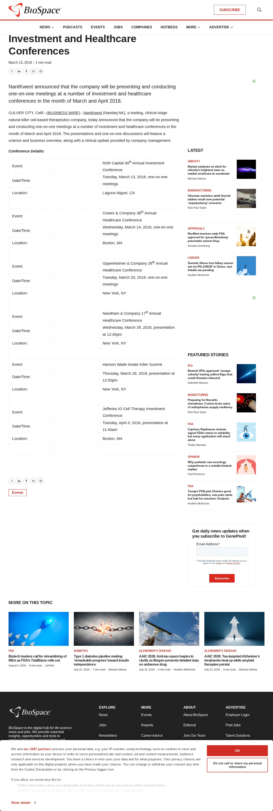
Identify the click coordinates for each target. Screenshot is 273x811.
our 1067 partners (37, 749)
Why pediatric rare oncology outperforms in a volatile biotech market (210, 465)
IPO (190, 365)
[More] (52, 27)
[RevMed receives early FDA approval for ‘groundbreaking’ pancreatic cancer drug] (246, 236)
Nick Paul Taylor (197, 207)
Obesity (194, 161)
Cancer (193, 257)
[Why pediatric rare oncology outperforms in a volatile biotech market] (246, 464)
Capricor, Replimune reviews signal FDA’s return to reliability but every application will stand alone (209, 435)
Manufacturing (200, 190)
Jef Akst (49, 665)
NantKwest (92, 113)
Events (98, 27)
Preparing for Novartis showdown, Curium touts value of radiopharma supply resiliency (210, 403)
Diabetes (81, 650)
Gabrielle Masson (198, 382)
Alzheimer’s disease (155, 650)
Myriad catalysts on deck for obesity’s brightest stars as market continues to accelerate (208, 170)
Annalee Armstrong (199, 245)
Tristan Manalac (197, 445)
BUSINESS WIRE (63, 113)
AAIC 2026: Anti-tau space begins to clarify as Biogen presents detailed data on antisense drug (169, 660)
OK (237, 750)
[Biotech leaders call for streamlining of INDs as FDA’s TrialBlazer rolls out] (39, 629)
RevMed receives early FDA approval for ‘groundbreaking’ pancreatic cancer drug (208, 237)
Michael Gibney (197, 178)
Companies (141, 27)
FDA (190, 424)
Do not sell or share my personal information (237, 765)
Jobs (118, 27)
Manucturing (198, 394)
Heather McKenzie (198, 275)
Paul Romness (196, 474)
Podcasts (72, 27)
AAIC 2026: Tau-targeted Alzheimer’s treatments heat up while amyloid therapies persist (232, 660)
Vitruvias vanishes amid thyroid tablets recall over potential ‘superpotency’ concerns (209, 199)
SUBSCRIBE (229, 10)
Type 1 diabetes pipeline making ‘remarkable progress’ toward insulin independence (101, 660)
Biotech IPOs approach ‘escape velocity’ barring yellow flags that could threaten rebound (210, 374)
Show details (20, 802)
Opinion (193, 456)
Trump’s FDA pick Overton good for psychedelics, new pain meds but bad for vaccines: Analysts (210, 494)
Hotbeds (169, 27)
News (45, 27)
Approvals (196, 228)
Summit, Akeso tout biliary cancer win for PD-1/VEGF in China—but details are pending (210, 266)
